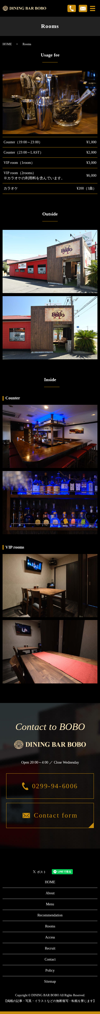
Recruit (50, 948)
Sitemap (50, 981)
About (50, 893)
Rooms (50, 926)
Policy (50, 970)
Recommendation (50, 915)
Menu (50, 904)
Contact (50, 959)
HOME (7, 44)
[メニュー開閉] (92, 8)
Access (50, 937)
